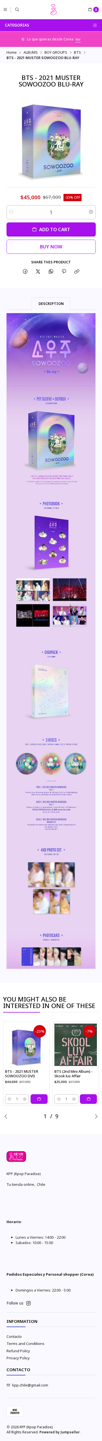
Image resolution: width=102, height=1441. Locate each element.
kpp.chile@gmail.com (30, 1385)
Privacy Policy (18, 1357)
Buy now (51, 246)
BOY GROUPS (55, 52)
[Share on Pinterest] (63, 271)
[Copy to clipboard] (77, 271)
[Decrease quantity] (11, 212)
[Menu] (5, 9)
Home (12, 52)
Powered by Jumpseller (59, 1432)
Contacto (14, 1336)
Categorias (17, 25)
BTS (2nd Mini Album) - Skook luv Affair (73, 1073)
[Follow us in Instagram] (28, 1303)
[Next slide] (96, 1116)
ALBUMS (31, 52)
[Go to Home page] (53, 9)
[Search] (17, 9)
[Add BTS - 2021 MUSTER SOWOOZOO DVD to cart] (39, 1099)
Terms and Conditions (25, 1343)
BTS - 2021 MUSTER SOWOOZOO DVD (21, 1073)
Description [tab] (51, 303)
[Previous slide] (6, 1116)
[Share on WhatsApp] (50, 271)
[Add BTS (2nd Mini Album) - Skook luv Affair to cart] (88, 1099)
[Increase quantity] (91, 212)
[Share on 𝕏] (38, 271)
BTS (77, 52)
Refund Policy (18, 1350)
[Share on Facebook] (25, 271)
